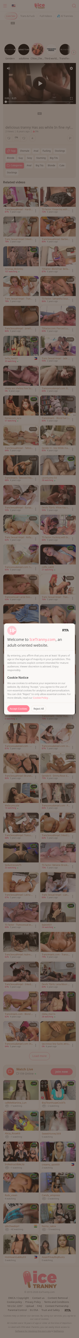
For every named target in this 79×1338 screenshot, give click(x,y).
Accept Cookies (18, 708)
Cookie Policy (41, 697)
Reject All (39, 708)
